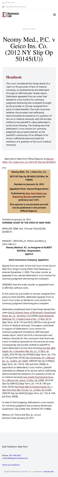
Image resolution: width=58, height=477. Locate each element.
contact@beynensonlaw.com (15, 7)
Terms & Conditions (11, 465)
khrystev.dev (49, 472)
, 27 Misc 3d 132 (29, 351)
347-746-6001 (10, 3)
